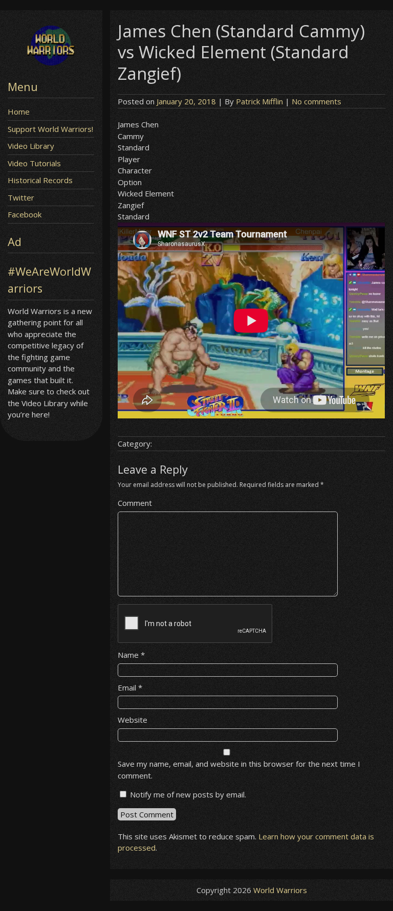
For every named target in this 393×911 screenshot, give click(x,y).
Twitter (21, 197)
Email (130, 687)
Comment (135, 503)
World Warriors (280, 890)
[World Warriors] (51, 62)
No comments (316, 101)
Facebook (24, 214)
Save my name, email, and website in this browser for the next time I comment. (239, 770)
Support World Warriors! (50, 129)
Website (132, 720)
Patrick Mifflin (259, 101)
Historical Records (40, 180)
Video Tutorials (34, 163)
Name (131, 655)
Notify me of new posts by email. (188, 794)
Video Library (31, 146)
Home (19, 111)
